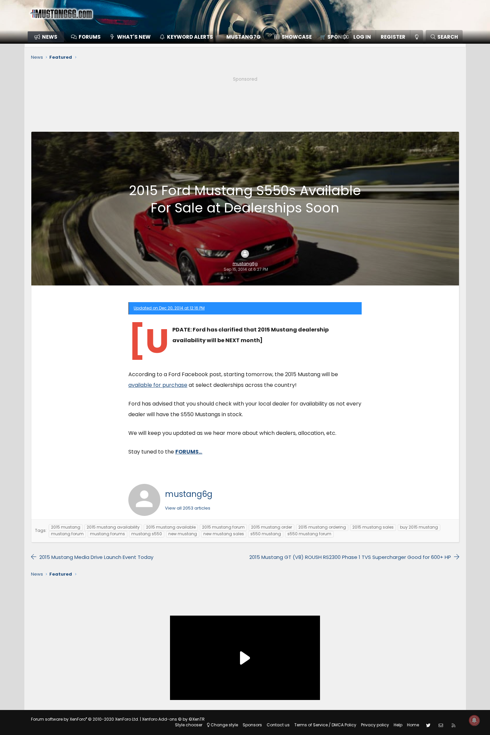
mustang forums (107, 534)
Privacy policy (375, 725)
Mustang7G (243, 36)
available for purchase (157, 385)
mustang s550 (146, 534)
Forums (90, 36)
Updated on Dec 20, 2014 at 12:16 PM (169, 308)
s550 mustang (265, 534)
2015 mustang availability (113, 527)
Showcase (297, 36)
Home (413, 725)
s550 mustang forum (309, 534)
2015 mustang (65, 527)
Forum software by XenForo (85, 719)
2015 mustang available (171, 527)
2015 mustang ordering (322, 527)
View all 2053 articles (187, 508)
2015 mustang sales (373, 527)
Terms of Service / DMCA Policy (325, 725)
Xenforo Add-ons (173, 719)
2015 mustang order (271, 527)
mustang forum (67, 534)
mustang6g (245, 263)
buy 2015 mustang (419, 527)
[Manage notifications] (474, 720)
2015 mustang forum (223, 527)
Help (398, 725)
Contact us (278, 725)
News (49, 36)
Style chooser (188, 725)
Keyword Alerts (190, 36)
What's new (134, 36)
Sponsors (252, 725)
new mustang (182, 534)
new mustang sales (223, 534)
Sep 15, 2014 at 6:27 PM (246, 269)
